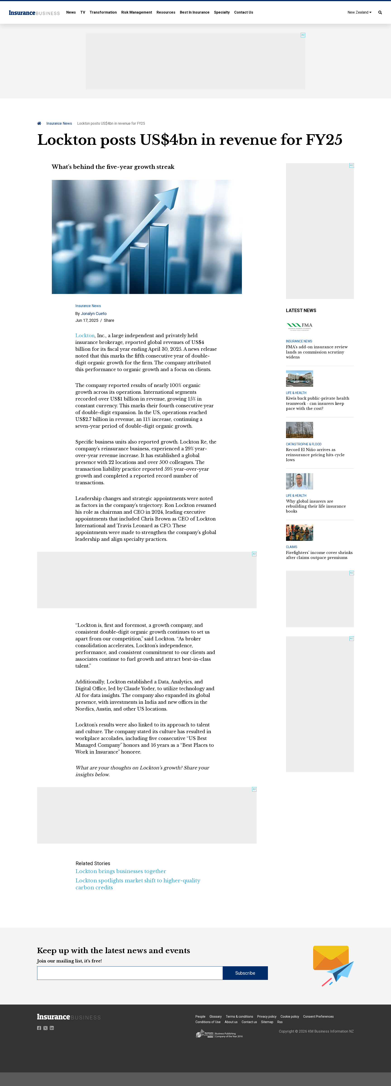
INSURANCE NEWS (299, 341)
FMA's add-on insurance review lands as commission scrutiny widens (317, 352)
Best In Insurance (195, 12)
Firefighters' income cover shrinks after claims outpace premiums (319, 555)
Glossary (216, 1016)
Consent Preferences (318, 1016)
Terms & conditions (239, 1016)
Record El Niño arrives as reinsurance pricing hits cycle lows (315, 454)
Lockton (85, 335)
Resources (166, 12)
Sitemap (267, 1022)
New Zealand (358, 12)
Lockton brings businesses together (121, 871)
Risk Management (136, 12)
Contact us (249, 1022)
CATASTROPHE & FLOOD (304, 444)
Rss (280, 1022)
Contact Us (243, 12)
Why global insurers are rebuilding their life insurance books (316, 506)
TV (82, 12)
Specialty (222, 12)
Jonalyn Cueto (94, 313)
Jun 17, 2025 (86, 320)
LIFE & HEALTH (296, 393)
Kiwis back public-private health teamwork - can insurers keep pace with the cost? (317, 403)
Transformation (103, 12)
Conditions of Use (208, 1022)
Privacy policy (267, 1016)
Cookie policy (290, 1016)
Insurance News (59, 123)
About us (231, 1022)
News (71, 12)
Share (109, 320)
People (200, 1016)
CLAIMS (291, 547)
